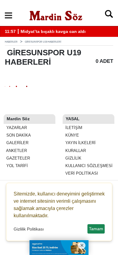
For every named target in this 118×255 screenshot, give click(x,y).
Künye (71, 135)
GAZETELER (17, 158)
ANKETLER (16, 150)
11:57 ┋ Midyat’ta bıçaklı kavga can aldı (45, 31)
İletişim (73, 127)
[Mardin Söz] (56, 15)
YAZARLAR (16, 127)
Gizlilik (72, 158)
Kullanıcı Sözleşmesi (88, 165)
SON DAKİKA (18, 135)
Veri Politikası (81, 173)
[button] (8, 15)
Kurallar (75, 150)
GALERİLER (16, 142)
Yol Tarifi (16, 165)
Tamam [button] (96, 228)
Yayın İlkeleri (80, 142)
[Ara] (109, 15)
